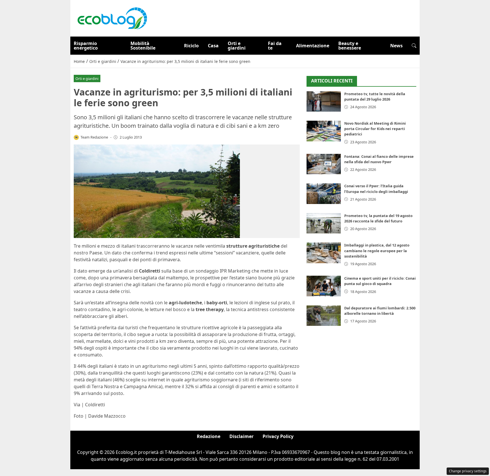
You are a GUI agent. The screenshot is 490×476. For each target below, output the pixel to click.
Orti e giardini (237, 45)
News (396, 45)
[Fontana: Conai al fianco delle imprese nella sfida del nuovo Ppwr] (324, 164)
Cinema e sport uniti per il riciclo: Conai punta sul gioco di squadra (380, 281)
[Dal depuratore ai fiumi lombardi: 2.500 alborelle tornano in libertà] (324, 315)
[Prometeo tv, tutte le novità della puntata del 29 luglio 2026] (324, 101)
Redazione (208, 436)
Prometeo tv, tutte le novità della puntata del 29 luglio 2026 (374, 96)
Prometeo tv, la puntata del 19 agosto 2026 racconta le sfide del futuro (378, 218)
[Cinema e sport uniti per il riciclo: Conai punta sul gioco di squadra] (324, 286)
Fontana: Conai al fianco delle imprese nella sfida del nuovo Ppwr (379, 159)
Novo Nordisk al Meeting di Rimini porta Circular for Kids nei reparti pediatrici (375, 129)
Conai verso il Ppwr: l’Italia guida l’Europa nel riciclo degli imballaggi (376, 188)
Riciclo (191, 45)
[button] (414, 45)
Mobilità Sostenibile (142, 45)
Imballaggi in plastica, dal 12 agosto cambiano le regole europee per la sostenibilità (376, 250)
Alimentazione (312, 45)
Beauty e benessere (349, 45)
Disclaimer (241, 436)
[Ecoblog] (112, 18)
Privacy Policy (278, 436)
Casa (213, 45)
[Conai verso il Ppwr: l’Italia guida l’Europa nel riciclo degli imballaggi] (324, 193)
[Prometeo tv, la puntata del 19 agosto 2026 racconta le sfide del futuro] (324, 223)
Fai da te (275, 45)
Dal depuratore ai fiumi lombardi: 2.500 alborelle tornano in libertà (379, 310)
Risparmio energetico (86, 45)
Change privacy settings (468, 471)
